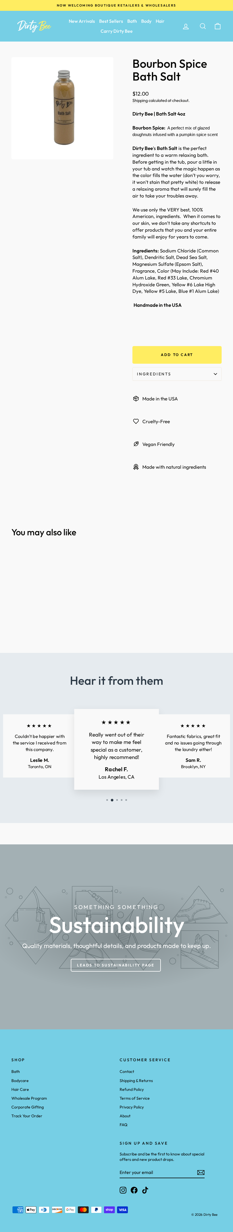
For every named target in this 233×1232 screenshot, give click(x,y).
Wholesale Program (29, 1098)
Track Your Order (26, 1115)
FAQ (123, 1124)
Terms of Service (135, 1098)
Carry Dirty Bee (117, 31)
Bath (132, 21)
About (125, 1115)
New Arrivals (82, 21)
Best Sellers (111, 21)
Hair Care (20, 1089)
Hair (160, 21)
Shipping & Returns (136, 1080)
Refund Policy (132, 1089)
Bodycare (20, 1080)
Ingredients (154, 374)
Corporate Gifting (27, 1107)
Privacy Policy (132, 1107)
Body (146, 21)
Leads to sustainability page (116, 965)
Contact (127, 1071)
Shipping (140, 100)
